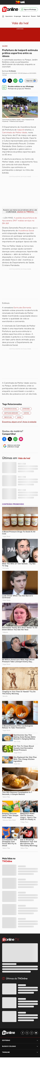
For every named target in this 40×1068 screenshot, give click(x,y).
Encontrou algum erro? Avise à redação (19, 422)
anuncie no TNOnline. (25, 212)
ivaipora (26, 413)
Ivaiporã (20, 129)
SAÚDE (19, 417)
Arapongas (17, 16)
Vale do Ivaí (26, 16)
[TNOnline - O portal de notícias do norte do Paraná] (10, 9)
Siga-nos (29, 80)
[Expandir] (37, 1052)
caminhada (26, 408)
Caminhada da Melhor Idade (14, 132)
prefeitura (8, 417)
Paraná (33, 16)
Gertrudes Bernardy (22, 307)
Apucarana (8, 16)
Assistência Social (26, 230)
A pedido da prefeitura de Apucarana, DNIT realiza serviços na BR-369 (19, 220)
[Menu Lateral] (3, 16)
